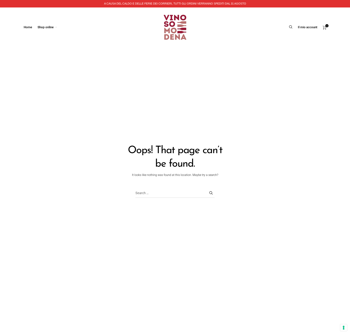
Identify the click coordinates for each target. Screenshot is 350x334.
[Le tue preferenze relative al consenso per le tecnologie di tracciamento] (343, 327)
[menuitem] (31, 27)
